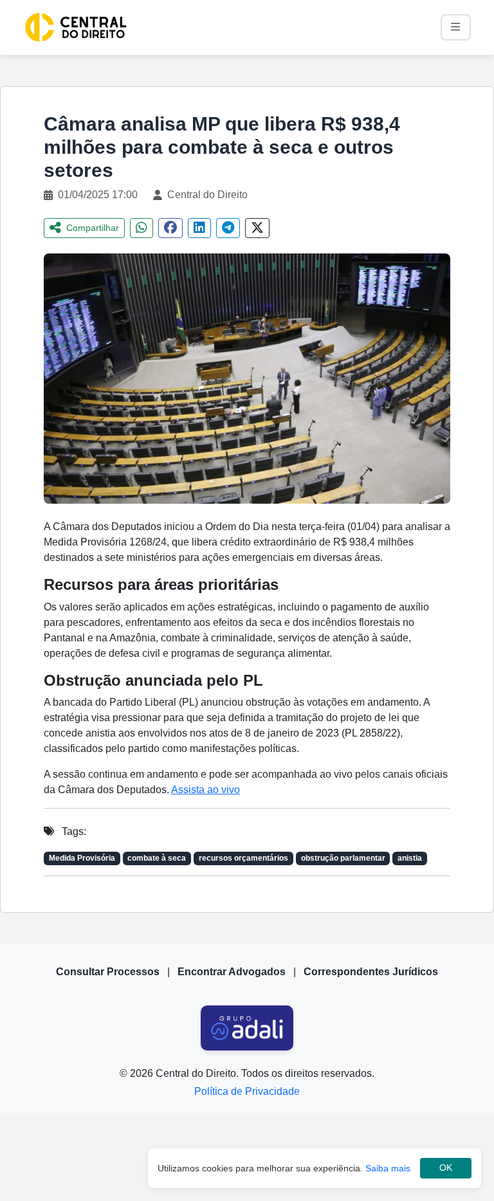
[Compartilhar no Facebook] (170, 228)
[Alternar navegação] (456, 27)
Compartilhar (92, 228)
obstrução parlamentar (343, 858)
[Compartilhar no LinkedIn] (199, 228)
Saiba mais (387, 1168)
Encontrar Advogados (232, 971)
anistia (410, 858)
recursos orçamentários (243, 858)
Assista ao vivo (205, 789)
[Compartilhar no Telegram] (228, 228)
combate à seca (156, 858)
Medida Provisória (82, 858)
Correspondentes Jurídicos (371, 971)
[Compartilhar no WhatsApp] (141, 228)
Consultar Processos (108, 971)
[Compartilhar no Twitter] (257, 228)
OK (445, 1168)
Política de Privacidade (247, 1091)
